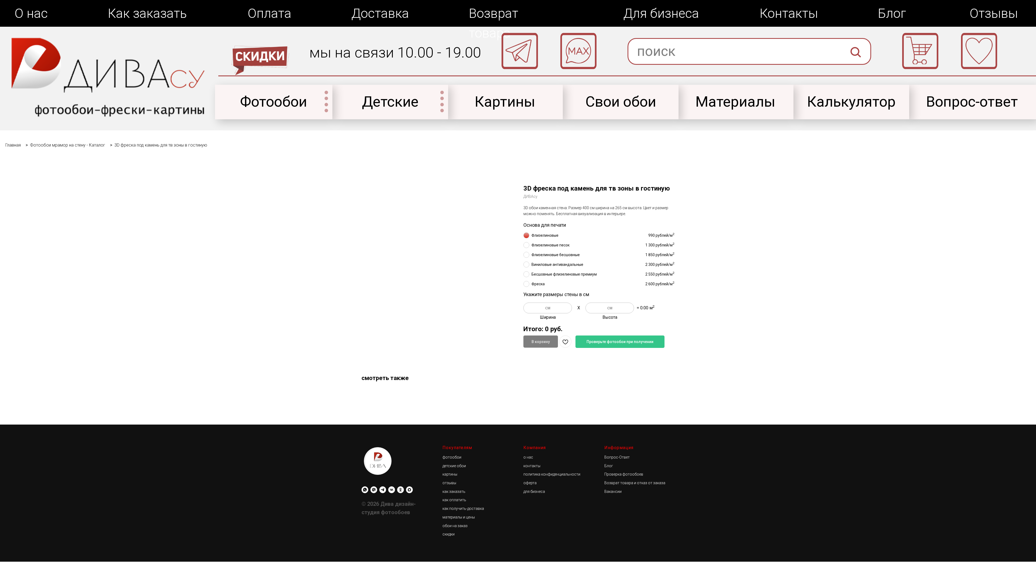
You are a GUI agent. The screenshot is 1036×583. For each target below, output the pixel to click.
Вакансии (613, 491)
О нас (31, 13)
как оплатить (454, 500)
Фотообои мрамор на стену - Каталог (67, 145)
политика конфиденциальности (551, 474)
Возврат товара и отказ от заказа (634, 483)
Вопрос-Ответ (617, 457)
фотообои (451, 457)
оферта (530, 483)
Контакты (789, 13)
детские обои (454, 466)
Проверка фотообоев (623, 474)
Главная (13, 145)
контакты (531, 466)
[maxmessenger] (409, 489)
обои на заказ (455, 526)
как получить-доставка (463, 508)
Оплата (269, 13)
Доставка (380, 13)
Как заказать (147, 13)
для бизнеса (534, 491)
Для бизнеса (661, 13)
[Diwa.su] (382, 489)
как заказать (453, 491)
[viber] (373, 489)
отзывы (449, 483)
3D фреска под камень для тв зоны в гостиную (160, 145)
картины (449, 474)
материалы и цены (458, 517)
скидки (448, 534)
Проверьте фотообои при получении (620, 342)
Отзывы (994, 13)
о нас (528, 457)
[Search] (856, 72)
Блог (892, 13)
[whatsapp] (365, 489)
